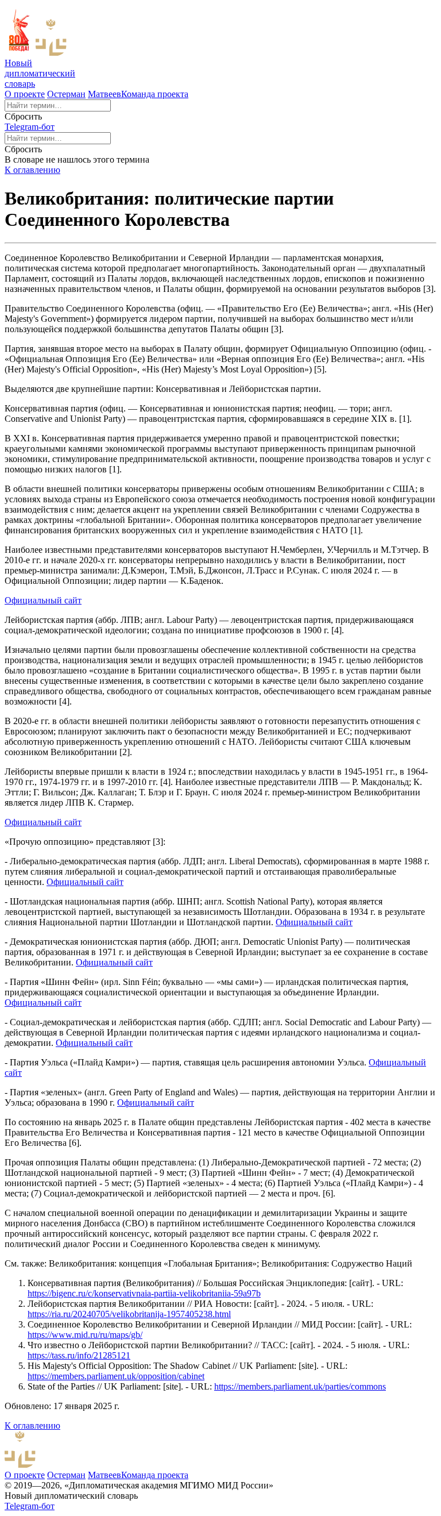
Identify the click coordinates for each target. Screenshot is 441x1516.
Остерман (66, 94)
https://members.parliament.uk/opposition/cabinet (116, 1376)
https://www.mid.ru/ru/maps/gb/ (85, 1335)
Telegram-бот (30, 127)
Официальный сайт (43, 600)
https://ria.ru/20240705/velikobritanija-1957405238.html (129, 1314)
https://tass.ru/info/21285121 (79, 1355)
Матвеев (104, 94)
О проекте (25, 94)
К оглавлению (32, 170)
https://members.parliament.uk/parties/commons (300, 1386)
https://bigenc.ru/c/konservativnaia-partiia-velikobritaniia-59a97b (144, 1293)
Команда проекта (154, 94)
